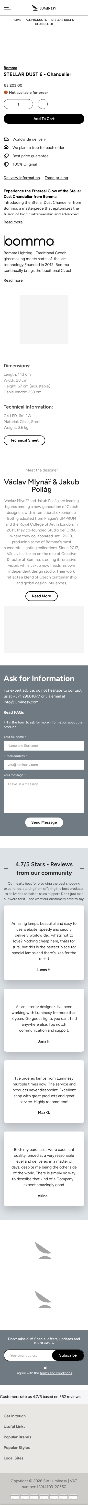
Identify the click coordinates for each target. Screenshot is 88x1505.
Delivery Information (22, 177)
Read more (13, 222)
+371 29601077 (26, 696)
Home (16, 20)
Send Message (44, 822)
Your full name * (15, 737)
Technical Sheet (24, 440)
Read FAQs (14, 712)
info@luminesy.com (21, 702)
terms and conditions (56, 1373)
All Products (36, 20)
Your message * (15, 775)
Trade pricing (56, 177)
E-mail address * (15, 756)
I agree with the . (44, 1373)
